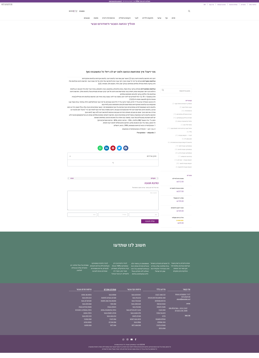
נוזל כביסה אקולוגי (178, 218)
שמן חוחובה (87, 325)
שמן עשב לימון (136, 325)
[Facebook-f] (136, 339)
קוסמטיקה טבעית (180, 294)
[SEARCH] (163, 90)
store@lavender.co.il (183, 299)
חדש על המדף (160, 313)
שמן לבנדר (112, 319)
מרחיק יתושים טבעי (110, 313)
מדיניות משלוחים (160, 301)
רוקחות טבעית (111, 307)
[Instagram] (127, 339)
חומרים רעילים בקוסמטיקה (184, 118)
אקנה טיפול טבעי (187, 107)
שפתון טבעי (112, 295)
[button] (70, 156)
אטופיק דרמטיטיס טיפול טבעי (183, 104)
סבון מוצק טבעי (136, 304)
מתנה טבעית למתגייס (177, 188)
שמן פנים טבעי (86, 304)
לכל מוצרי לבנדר (160, 295)
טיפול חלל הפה (187, 125)
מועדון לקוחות (161, 307)
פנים (173, 18)
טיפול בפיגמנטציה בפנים (185, 121)
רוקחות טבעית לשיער (186, 164)
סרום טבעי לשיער (135, 319)
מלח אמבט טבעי (136, 313)
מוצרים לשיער (136, 316)
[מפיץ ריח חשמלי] (188, 200)
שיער (159, 18)
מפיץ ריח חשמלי (178, 198)
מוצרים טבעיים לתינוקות (108, 298)
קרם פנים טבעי (86, 298)
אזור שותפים (161, 322)
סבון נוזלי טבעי (136, 301)
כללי (190, 132)
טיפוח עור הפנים (86, 295)
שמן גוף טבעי (137, 307)
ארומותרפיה (188, 111)
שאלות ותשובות (160, 319)
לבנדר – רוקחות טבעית (185, 135)
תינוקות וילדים (147, 18)
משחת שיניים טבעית (85, 307)
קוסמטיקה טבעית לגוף (185, 146)
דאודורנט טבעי (136, 295)
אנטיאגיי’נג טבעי (86, 301)
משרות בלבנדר (160, 325)
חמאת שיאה (87, 322)
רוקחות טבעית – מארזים (185, 160)
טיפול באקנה (87, 313)
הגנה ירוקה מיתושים (177, 208)
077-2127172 (185, 297)
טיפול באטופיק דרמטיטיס (83, 310)
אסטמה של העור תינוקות (108, 301)
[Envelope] (132, 339)
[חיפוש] (189, 11)
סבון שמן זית (188, 139)
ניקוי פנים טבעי (86, 316)
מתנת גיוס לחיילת (178, 179)
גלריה (163, 316)
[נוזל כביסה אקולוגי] (188, 220)
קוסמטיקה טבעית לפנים (185, 149)
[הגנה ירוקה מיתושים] (188, 210)
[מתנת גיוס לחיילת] (188, 181)
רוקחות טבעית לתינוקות (185, 167)
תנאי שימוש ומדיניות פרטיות (156, 298)
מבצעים (87, 18)
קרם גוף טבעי (136, 298)
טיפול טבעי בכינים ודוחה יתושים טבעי (181, 128)
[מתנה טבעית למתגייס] (188, 190)
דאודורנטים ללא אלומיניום (184, 114)
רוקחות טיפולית (125, 18)
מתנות (96, 18)
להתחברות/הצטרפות (115, 1)
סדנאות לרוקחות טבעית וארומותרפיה (181, 142)
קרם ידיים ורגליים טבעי (133, 310)
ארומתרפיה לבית (108, 18)
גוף (166, 18)
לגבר (136, 18)
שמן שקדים (112, 322)
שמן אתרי (113, 304)
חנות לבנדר (162, 310)
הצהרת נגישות (161, 304)
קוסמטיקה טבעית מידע (185, 153)
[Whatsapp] (123, 339)
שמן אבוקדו (87, 319)
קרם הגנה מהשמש (186, 157)
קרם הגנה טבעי (111, 316)
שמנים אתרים (110, 289)
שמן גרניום (162, 328)
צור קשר (187, 315)
